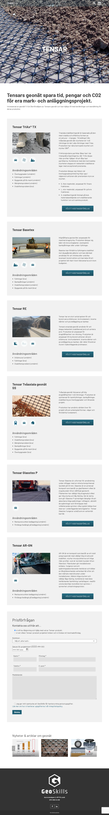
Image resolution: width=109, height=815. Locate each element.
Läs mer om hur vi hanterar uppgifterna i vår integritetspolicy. (37, 706)
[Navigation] (99, 3)
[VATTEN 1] (24, 343)
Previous (13, 748)
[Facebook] (52, 806)
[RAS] (15, 343)
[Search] (94, 3)
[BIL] (32, 343)
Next (95, 748)
